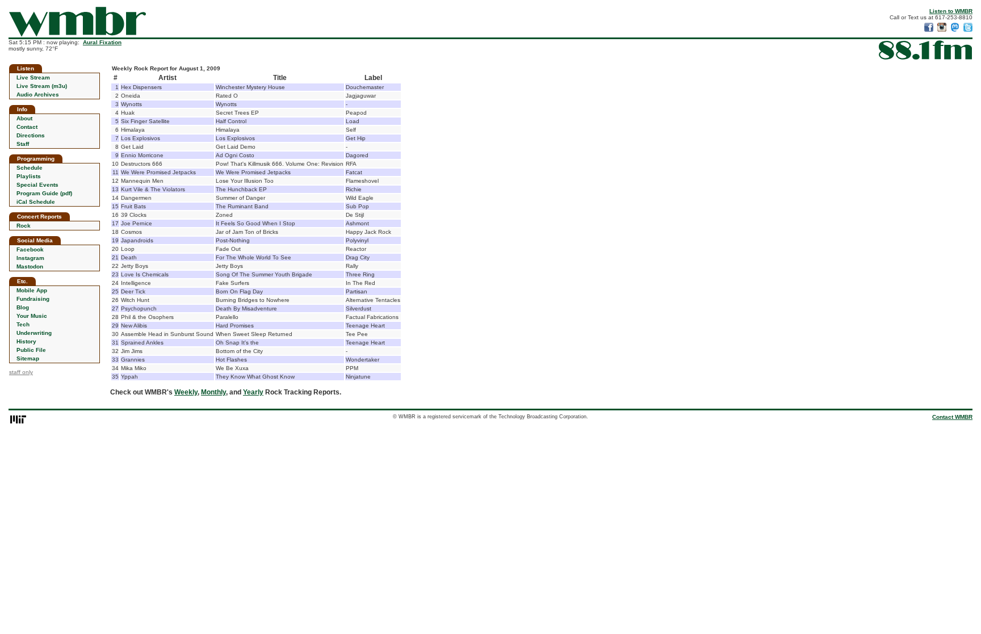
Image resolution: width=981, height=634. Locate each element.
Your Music (31, 316)
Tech (23, 324)
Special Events (37, 185)
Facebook (30, 249)
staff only (21, 372)
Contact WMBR (952, 417)
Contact (26, 127)
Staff (22, 144)
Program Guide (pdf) (44, 193)
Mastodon (29, 266)
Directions (30, 135)
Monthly (213, 392)
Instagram (30, 258)
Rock (23, 225)
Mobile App (31, 290)
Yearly (253, 392)
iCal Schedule (35, 202)
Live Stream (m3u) (41, 86)
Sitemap (27, 358)
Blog (22, 307)
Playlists (28, 176)
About (24, 118)
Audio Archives (37, 94)
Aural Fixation (102, 42)
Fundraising (32, 299)
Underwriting (34, 333)
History (26, 341)
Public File (31, 350)
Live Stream (33, 77)
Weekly (186, 392)
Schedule (29, 168)
